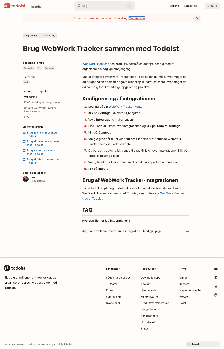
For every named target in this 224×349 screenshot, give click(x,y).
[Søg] (129, 6)
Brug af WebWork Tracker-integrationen (40, 110)
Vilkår (30, 344)
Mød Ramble (137, 18)
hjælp (36, 6)
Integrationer (31, 35)
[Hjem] (14, 6)
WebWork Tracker (94, 64)
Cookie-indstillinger (45, 344)
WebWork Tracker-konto (126, 106)
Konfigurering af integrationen (42, 102)
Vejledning (30, 96)
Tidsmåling (49, 35)
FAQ (26, 116)
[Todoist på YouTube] (216, 269)
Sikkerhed (9, 344)
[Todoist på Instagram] (216, 287)
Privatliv (21, 344)
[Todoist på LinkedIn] (216, 278)
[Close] (197, 18)
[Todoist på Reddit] (216, 295)
